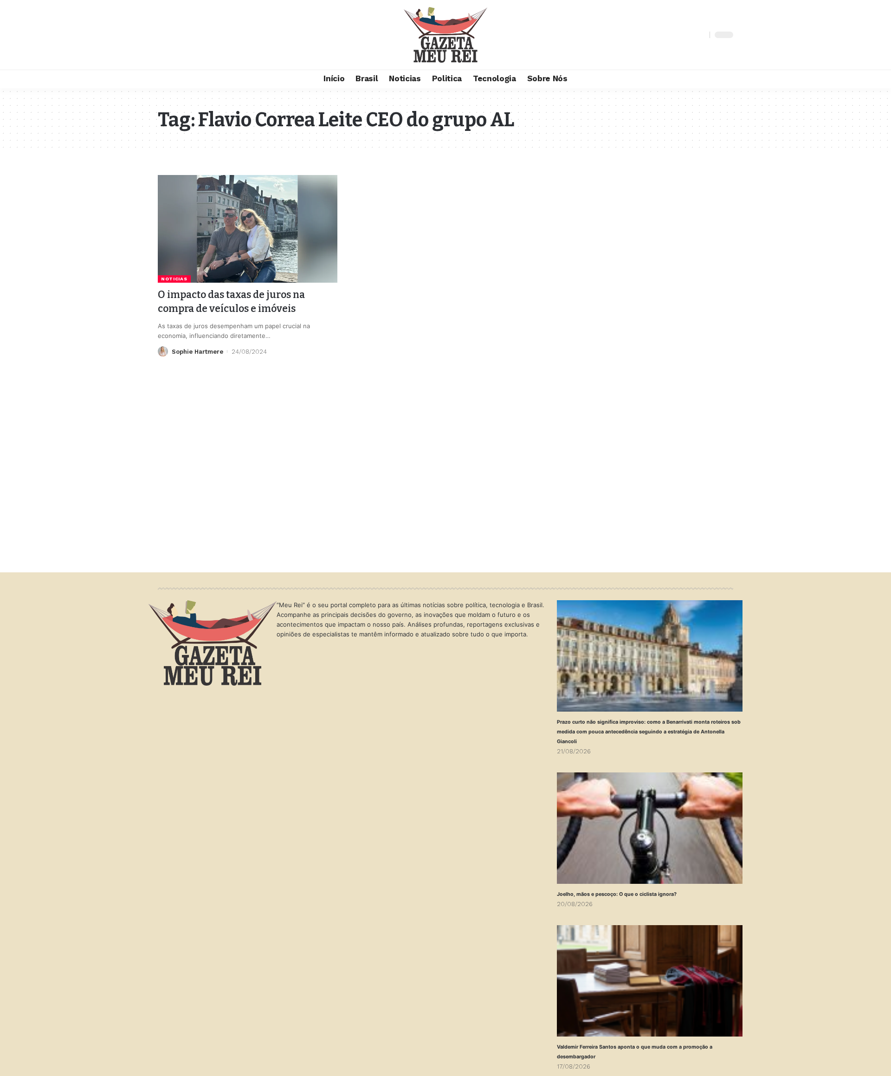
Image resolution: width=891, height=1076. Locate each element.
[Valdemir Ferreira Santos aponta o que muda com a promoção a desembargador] (649, 981)
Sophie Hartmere (197, 351)
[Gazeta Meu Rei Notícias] (445, 35)
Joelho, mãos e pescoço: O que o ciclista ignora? (617, 894)
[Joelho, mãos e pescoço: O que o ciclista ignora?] (649, 828)
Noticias (174, 278)
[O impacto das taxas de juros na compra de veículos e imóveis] (247, 229)
